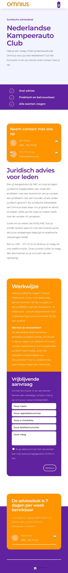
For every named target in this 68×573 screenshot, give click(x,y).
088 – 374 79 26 (24, 244)
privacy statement (26, 458)
